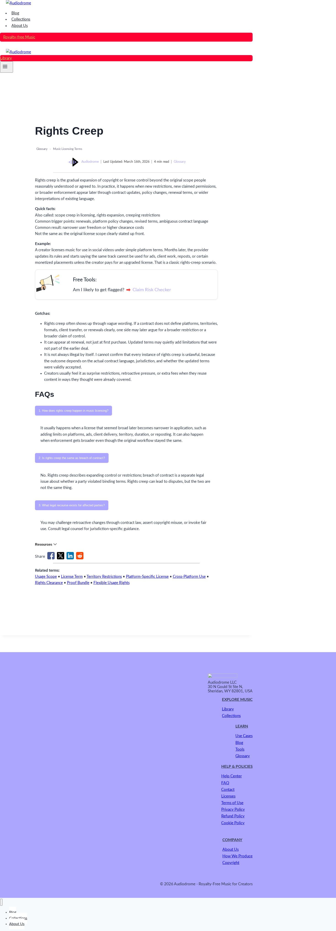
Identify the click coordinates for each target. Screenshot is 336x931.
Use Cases (244, 736)
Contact (228, 790)
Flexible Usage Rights (111, 583)
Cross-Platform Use (189, 577)
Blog (15, 13)
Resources (43, 544)
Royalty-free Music (19, 37)
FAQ (225, 783)
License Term (72, 577)
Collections (20, 19)
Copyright (230, 863)
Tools (239, 749)
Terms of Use (232, 803)
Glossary (42, 149)
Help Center (231, 776)
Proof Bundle (78, 583)
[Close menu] (1, 902)
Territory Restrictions (104, 577)
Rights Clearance (49, 583)
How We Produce (237, 856)
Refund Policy (233, 816)
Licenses (228, 796)
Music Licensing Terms (67, 149)
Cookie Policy (233, 823)
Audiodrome (90, 161)
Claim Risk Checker (152, 290)
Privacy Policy (233, 809)
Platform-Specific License (147, 577)
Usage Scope (46, 577)
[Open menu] (6, 66)
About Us (19, 26)
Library (6, 58)
